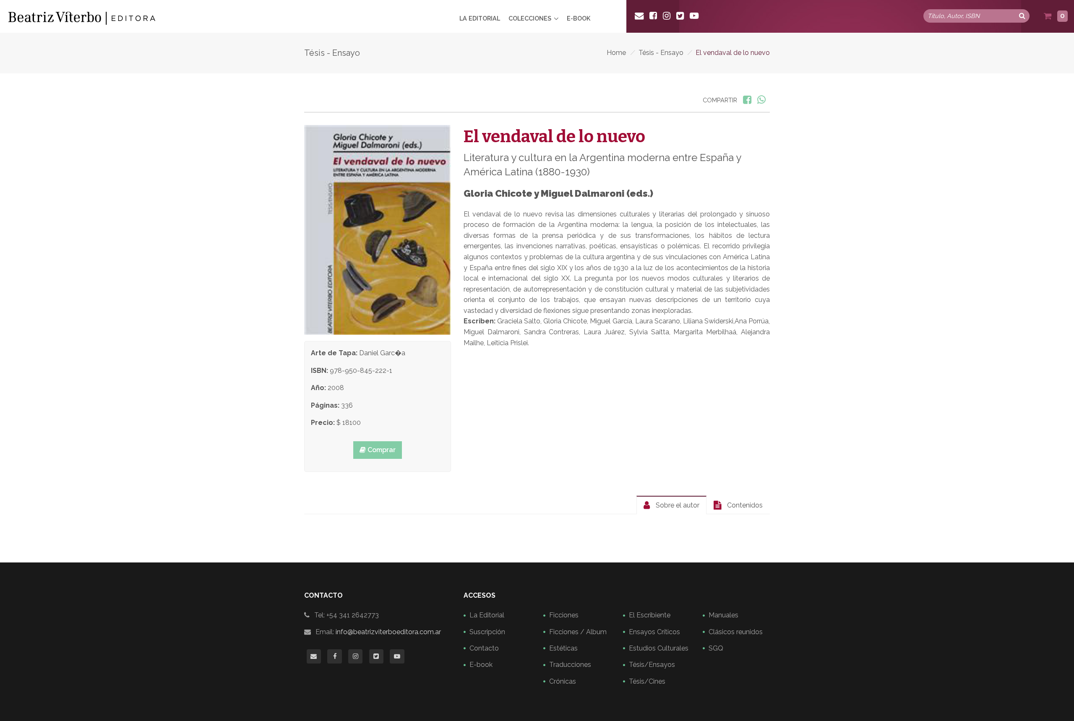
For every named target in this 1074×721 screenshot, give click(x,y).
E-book (578, 18)
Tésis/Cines (647, 681)
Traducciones (570, 665)
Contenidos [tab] (744, 505)
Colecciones (529, 18)
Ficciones (564, 615)
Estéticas (563, 648)
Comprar (381, 450)
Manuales (723, 615)
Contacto (484, 648)
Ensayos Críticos (654, 632)
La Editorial (479, 18)
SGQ (716, 648)
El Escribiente (649, 615)
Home (616, 53)
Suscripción (487, 632)
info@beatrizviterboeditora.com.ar (388, 632)
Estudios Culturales (658, 648)
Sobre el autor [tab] (676, 505)
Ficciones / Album (578, 632)
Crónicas (562, 681)
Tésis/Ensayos (652, 665)
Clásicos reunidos (736, 632)
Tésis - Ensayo (661, 53)
